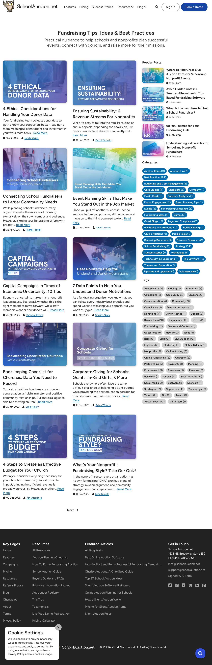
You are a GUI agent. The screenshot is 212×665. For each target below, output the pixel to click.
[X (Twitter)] (183, 585)
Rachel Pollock (33, 229)
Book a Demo (194, 7)
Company (196, 189)
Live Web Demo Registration (51, 613)
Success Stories (102, 7)
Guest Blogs (153, 221)
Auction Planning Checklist (50, 557)
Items (149, 338)
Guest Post (152, 332)
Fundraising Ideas (156, 214)
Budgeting (194, 288)
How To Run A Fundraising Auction (55, 564)
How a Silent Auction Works (103, 599)
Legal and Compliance (182, 221)
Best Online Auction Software (104, 557)
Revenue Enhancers (190, 240)
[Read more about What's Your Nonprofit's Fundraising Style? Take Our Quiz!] (104, 437)
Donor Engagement (157, 202)
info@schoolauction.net (184, 564)
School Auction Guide (46, 571)
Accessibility (153, 288)
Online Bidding (176, 351)
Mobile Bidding (193, 227)
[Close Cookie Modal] (58, 627)
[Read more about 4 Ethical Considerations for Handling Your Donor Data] (35, 81)
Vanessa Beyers (34, 314)
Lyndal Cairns (32, 137)
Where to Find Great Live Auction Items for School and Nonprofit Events (186, 74)
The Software (194, 258)
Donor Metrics (175, 313)
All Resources (41, 550)
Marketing (171, 345)
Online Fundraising (157, 357)
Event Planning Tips (189, 202)
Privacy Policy (12, 620)
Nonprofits (152, 351)
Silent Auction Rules (98, 613)
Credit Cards (153, 196)
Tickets (150, 395)
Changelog (10, 599)
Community (181, 301)
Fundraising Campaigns (176, 208)
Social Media (153, 382)
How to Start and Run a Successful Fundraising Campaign (123, 564)
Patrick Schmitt (103, 140)
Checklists (176, 189)
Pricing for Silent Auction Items (105, 606)
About (7, 606)
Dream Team (154, 320)
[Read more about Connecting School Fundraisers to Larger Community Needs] (35, 169)
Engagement (178, 320)
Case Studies (153, 189)
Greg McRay (32, 406)
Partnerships (153, 363)
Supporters (174, 389)
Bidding (174, 288)
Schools (168, 376)
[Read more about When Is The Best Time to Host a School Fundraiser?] (153, 113)
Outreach (182, 357)
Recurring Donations (158, 240)
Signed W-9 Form (180, 576)
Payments (175, 363)
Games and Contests (181, 326)
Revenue (196, 370)
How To (172, 332)
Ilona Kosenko (103, 227)
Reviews (150, 376)
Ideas (189, 332)
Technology (179, 252)
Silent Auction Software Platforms (107, 585)
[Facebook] (170, 585)
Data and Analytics (180, 196)
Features (70, 7)
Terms (7, 613)
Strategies (152, 389)
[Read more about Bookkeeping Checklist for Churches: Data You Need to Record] (35, 344)
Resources (124, 7)
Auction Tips (179, 171)
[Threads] (190, 585)
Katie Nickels (102, 493)
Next (70, 510)
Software (175, 382)
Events (150, 208)
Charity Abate (102, 314)
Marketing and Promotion (160, 227)
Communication (155, 301)
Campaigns (152, 294)
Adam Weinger (103, 405)
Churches (195, 294)
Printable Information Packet (51, 585)
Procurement (153, 370)
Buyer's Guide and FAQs (48, 578)
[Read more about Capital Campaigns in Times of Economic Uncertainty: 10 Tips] (35, 258)
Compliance (153, 307)
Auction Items (154, 171)
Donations (152, 313)
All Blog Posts (94, 550)
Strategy (183, 246)
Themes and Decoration (159, 265)
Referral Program (14, 585)
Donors (197, 313)
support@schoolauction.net (186, 570)
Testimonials (40, 606)
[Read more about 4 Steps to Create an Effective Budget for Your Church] (35, 436)
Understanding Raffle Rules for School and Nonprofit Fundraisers (187, 147)
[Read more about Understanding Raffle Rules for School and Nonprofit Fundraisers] (153, 148)
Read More (40, 133)
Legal (164, 338)
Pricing (83, 7)
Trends (181, 395)
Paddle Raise (181, 233)
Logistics (151, 345)
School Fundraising (157, 246)
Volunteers (178, 401)
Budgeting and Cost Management (165, 183)
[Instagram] (177, 585)
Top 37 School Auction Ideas (104, 578)
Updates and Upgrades (159, 271)
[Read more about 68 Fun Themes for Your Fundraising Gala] (153, 131)
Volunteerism (188, 271)
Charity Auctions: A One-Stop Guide (109, 571)
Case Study (174, 294)
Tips (166, 395)
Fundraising (153, 326)
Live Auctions (184, 338)
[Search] (156, 7)
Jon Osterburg (34, 497)
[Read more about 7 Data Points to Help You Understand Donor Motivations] (104, 258)
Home (7, 550)
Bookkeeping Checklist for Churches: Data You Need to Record (30, 377)
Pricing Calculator (44, 620)
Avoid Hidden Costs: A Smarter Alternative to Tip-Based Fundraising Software (185, 93)
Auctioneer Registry (45, 592)
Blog (140, 7)
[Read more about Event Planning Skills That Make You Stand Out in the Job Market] (104, 170)
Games (179, 214)
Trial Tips (38, 599)
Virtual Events (154, 401)
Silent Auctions (191, 376)
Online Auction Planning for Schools (108, 592)
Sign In (170, 7)
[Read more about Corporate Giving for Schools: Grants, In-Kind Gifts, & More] (104, 344)
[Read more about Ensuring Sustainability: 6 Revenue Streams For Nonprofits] (104, 82)
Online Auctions (155, 233)
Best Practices (155, 177)
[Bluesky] (197, 585)
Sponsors (194, 382)
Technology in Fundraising (161, 258)
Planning (195, 363)
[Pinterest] (204, 585)
